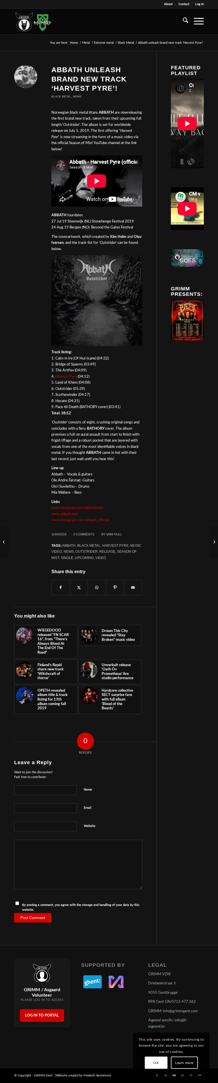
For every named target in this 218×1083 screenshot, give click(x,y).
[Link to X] (165, 1075)
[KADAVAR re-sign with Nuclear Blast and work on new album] (213, 541)
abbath (69, 545)
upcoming (84, 558)
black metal (88, 545)
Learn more (184, 1063)
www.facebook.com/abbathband (77, 508)
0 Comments (84, 534)
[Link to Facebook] (157, 1075)
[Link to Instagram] (182, 1075)
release (107, 551)
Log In (199, 4)
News (77, 96)
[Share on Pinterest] (115, 587)
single (67, 558)
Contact (184, 4)
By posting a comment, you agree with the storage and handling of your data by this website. (80, 907)
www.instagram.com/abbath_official (80, 520)
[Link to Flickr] (199, 1075)
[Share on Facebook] (61, 587)
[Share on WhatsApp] (97, 587)
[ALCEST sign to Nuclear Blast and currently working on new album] (4, 541)
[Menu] (196, 21)
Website (89, 826)
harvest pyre (115, 545)
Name (89, 789)
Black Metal (61, 96)
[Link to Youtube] (174, 1075)
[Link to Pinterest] (191, 1075)
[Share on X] (79, 587)
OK (156, 1063)
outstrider (87, 551)
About (168, 4)
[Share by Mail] (133, 587)
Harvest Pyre (66, 377)
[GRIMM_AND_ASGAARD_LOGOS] (33, 21)
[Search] (182, 21)
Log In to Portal (42, 1015)
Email (89, 808)
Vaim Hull (114, 534)
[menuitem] (168, 4)
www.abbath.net (64, 514)
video (100, 558)
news (69, 551)
